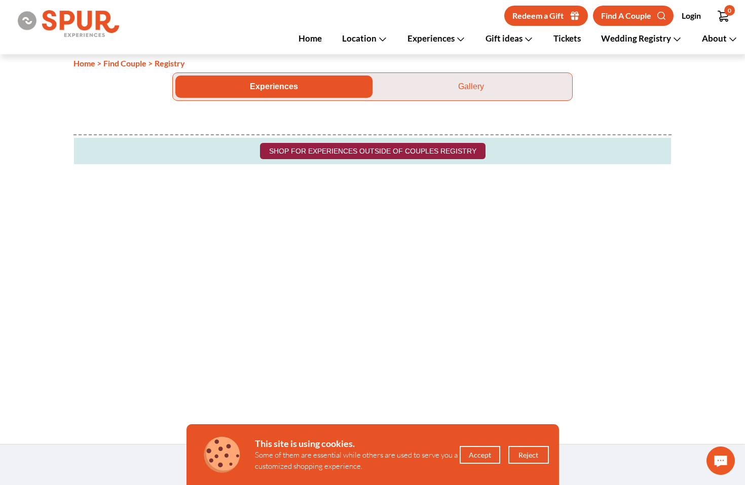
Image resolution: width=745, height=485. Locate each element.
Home (310, 38)
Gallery (471, 86)
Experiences (431, 38)
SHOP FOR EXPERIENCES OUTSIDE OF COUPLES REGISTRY (372, 151)
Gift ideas (505, 38)
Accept (480, 455)
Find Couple (124, 63)
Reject (528, 455)
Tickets (567, 38)
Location (360, 38)
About (715, 38)
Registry (170, 63)
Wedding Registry (637, 38)
